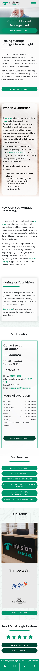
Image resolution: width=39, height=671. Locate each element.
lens (5, 121)
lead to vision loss (15, 152)
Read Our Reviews (19, 645)
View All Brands (19, 613)
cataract (9, 118)
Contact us (8, 309)
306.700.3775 (15, 376)
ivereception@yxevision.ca (20, 388)
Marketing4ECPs (15, 661)
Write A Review (19, 651)
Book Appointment (19, 31)
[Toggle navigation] (33, 3)
